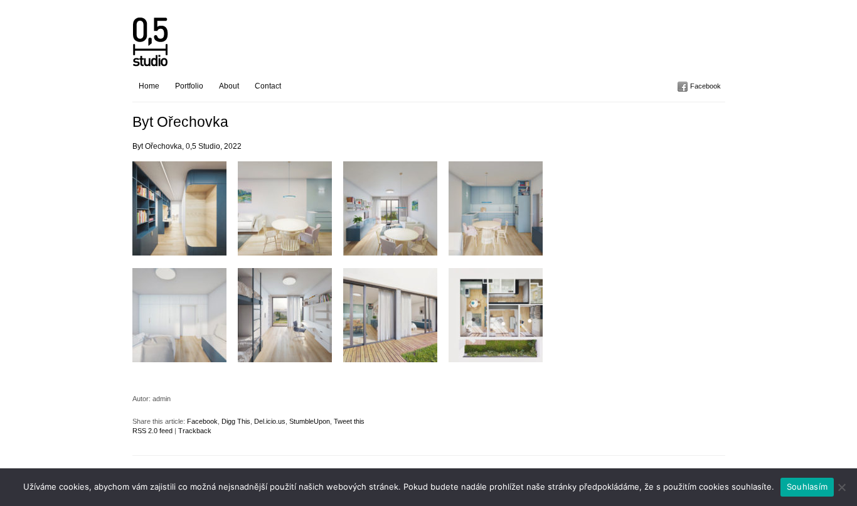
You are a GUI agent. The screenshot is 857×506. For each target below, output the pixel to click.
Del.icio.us (269, 421)
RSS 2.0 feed (152, 430)
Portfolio (189, 86)
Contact (268, 86)
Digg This (235, 421)
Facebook (705, 86)
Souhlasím (807, 487)
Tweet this (349, 421)
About (229, 86)
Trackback (194, 430)
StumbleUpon (309, 421)
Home (149, 86)
